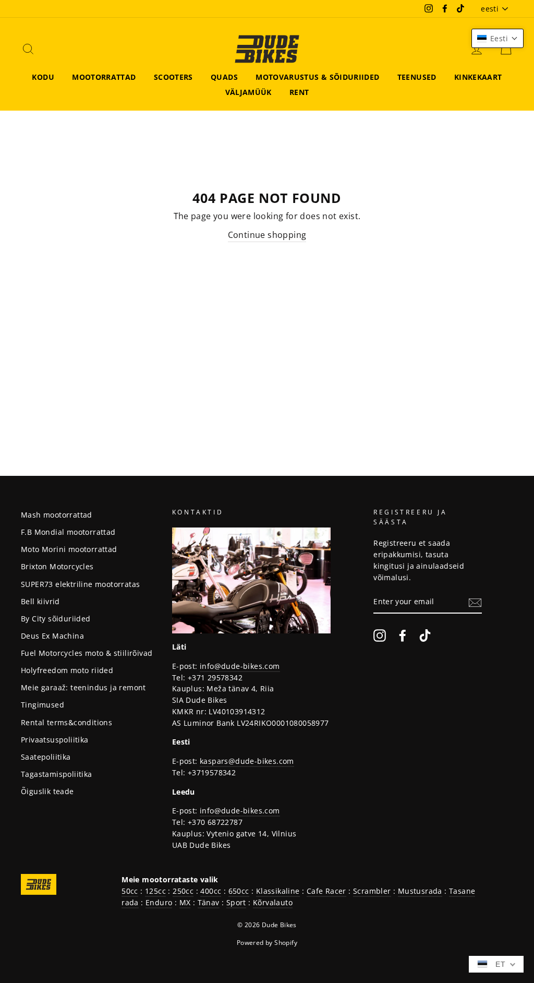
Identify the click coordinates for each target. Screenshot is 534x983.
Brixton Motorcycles (57, 566)
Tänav (209, 902)
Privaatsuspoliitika (55, 740)
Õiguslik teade (47, 791)
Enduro (158, 902)
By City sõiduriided (56, 619)
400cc (210, 891)
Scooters (173, 77)
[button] (497, 38)
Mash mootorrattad (56, 515)
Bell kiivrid (40, 601)
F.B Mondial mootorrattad (68, 532)
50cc (130, 891)
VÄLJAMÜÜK (248, 92)
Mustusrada (420, 891)
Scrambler (372, 891)
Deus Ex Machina (52, 636)
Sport (236, 902)
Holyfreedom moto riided (67, 670)
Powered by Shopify (267, 942)
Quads (224, 77)
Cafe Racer (326, 891)
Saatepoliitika (46, 757)
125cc (155, 891)
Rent (299, 92)
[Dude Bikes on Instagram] (379, 635)
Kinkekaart (478, 77)
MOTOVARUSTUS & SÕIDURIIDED (317, 77)
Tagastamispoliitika (56, 774)
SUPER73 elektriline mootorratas (80, 584)
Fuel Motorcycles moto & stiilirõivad (86, 653)
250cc (183, 891)
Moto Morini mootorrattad (69, 549)
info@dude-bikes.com (240, 666)
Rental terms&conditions (66, 722)
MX (185, 902)
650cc (238, 891)
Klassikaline (278, 891)
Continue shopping (267, 235)
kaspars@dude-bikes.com (247, 761)
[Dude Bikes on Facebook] (402, 635)
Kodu (43, 77)
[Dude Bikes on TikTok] (425, 635)
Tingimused (42, 705)
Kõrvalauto (273, 902)
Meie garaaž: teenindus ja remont (83, 687)
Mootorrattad (104, 77)
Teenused (416, 77)
